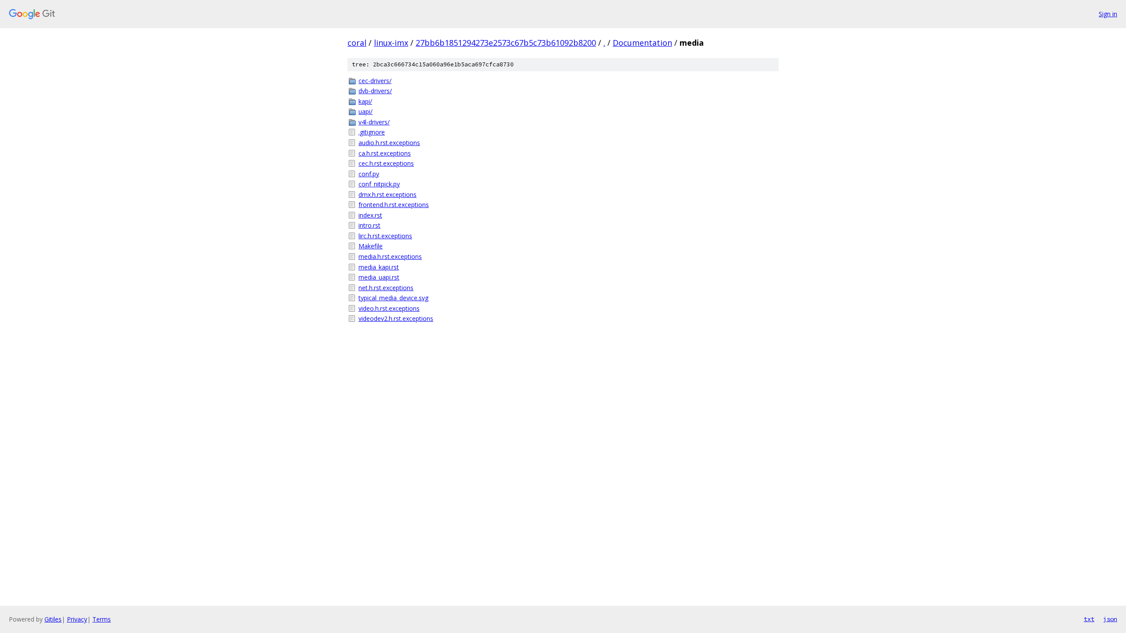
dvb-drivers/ (375, 91)
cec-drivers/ (374, 80)
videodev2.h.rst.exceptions (395, 318)
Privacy (77, 619)
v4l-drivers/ (374, 122)
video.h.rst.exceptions (389, 308)
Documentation (642, 42)
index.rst (370, 215)
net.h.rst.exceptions (385, 288)
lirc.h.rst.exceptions (385, 236)
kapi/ (365, 101)
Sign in (1108, 14)
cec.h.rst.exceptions (386, 163)
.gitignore (371, 132)
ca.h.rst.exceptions (384, 153)
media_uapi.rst (378, 277)
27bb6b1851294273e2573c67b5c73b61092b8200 (506, 42)
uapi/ (365, 111)
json (1110, 619)
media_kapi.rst (378, 267)
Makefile (370, 246)
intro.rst (369, 225)
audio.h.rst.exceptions (389, 142)
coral (356, 42)
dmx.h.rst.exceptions (387, 194)
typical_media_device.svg (393, 298)
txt (1089, 619)
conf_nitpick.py (379, 184)
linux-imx (391, 42)
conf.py (368, 174)
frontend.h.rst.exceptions (393, 204)
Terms (101, 619)
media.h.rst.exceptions (390, 256)
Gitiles (53, 619)
